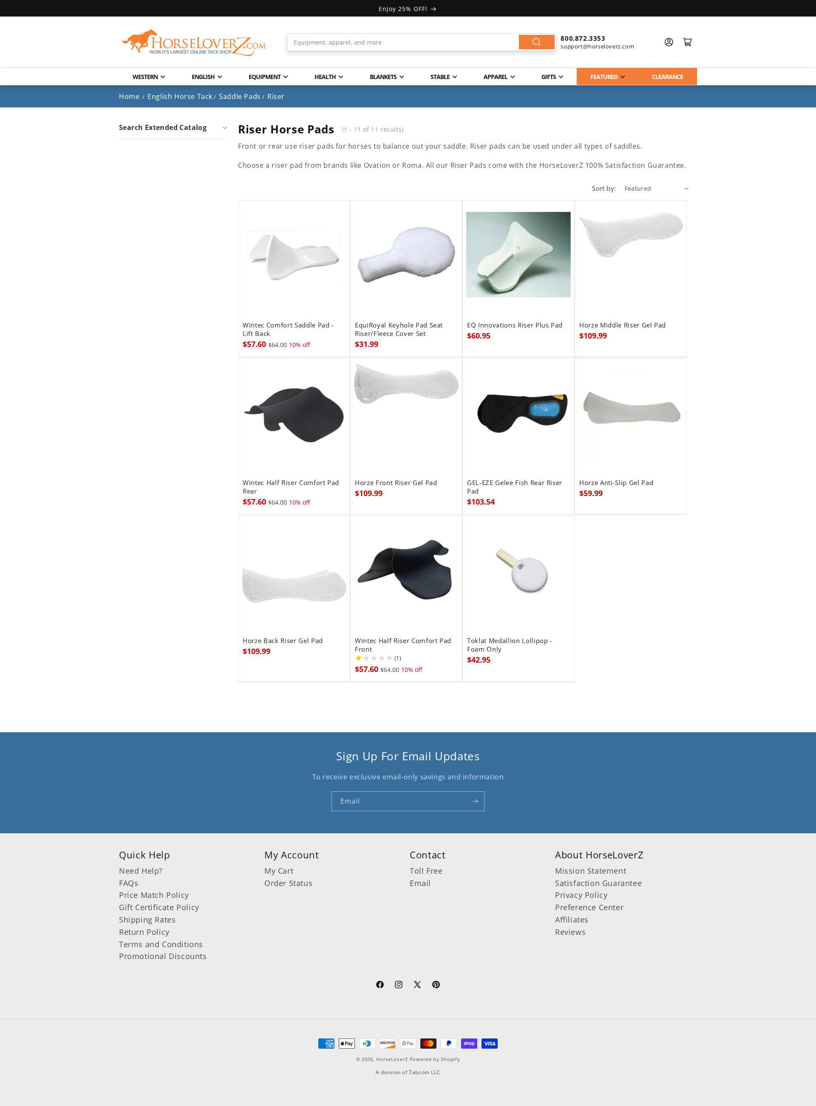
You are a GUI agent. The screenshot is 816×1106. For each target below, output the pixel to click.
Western (145, 77)
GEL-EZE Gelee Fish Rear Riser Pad (514, 487)
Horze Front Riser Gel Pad (396, 483)
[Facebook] (380, 985)
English (203, 77)
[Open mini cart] (687, 42)
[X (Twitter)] (417, 985)
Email (420, 883)
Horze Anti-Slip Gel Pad (616, 483)
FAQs (128, 883)
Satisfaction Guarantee (598, 883)
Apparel (495, 77)
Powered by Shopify (435, 1059)
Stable (440, 77)
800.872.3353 (583, 38)
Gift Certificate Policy (159, 907)
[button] (174, 127)
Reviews (570, 932)
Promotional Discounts (163, 956)
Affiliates (572, 919)
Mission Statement (590, 871)
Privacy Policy (581, 895)
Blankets (383, 77)
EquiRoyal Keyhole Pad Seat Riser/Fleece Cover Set (399, 329)
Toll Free (426, 871)
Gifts (548, 77)
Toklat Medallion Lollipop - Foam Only (509, 645)
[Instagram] (398, 985)
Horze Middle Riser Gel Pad (622, 325)
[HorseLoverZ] (193, 42)
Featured (604, 77)
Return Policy (144, 932)
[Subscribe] (474, 801)
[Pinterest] (436, 985)
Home (129, 96)
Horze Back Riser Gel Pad (283, 641)
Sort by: (604, 188)
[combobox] (422, 42)
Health (325, 77)
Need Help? (141, 871)
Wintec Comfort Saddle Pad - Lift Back (288, 329)
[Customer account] (669, 42)
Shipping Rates (147, 919)
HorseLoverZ (392, 1059)
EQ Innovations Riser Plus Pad (515, 325)
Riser (276, 96)
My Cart (278, 871)
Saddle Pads (240, 96)
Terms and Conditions (161, 944)
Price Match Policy (154, 895)
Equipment (264, 77)
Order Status (288, 883)
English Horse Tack (179, 96)
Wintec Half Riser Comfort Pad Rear (291, 487)
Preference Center (589, 907)
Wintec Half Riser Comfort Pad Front (403, 645)
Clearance (667, 77)
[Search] (537, 42)
